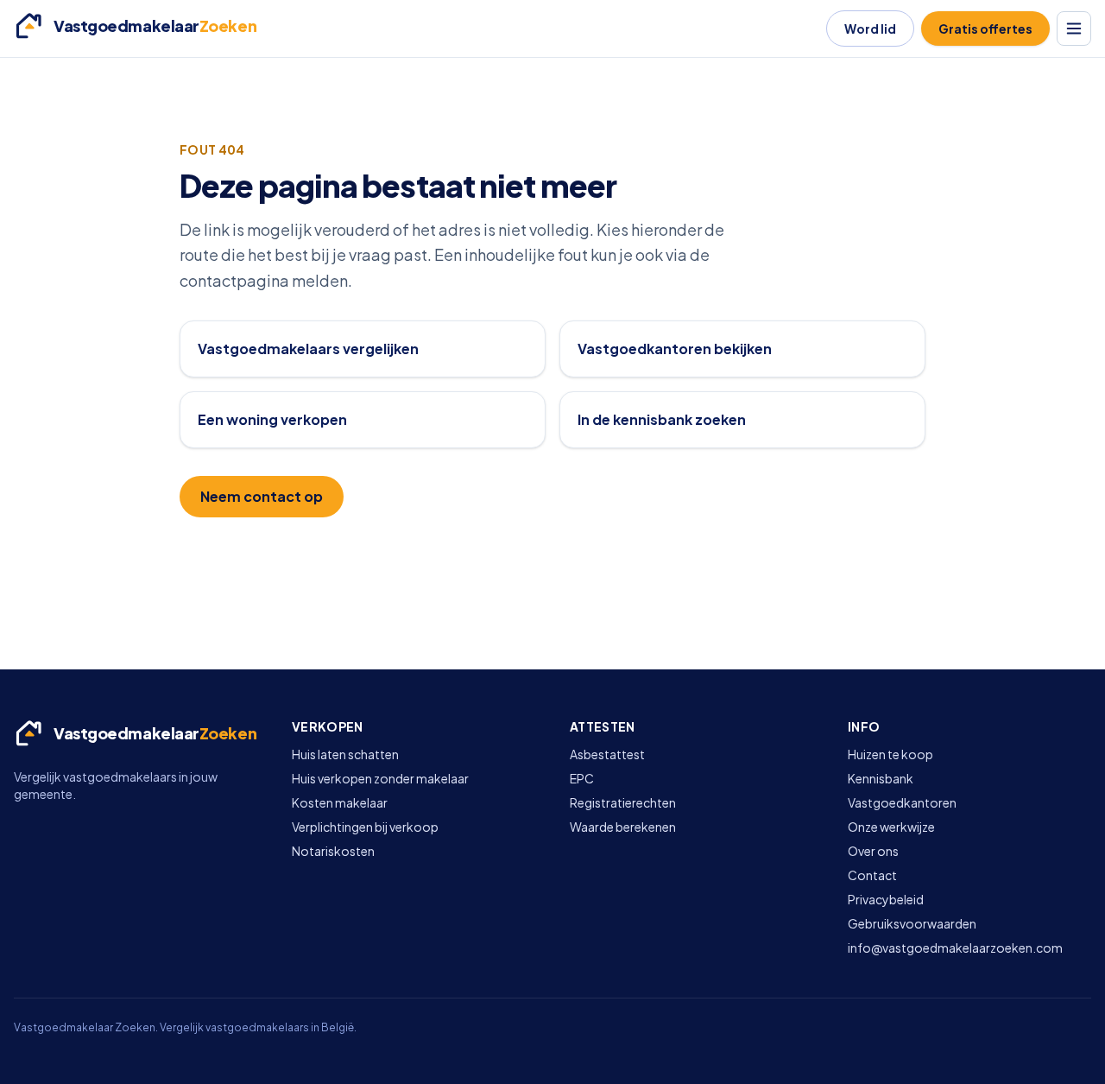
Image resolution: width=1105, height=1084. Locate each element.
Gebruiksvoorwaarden (912, 923)
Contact (872, 875)
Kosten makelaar (340, 802)
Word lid (870, 28)
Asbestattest (607, 754)
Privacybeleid (886, 899)
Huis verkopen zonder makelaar (380, 778)
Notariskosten (333, 851)
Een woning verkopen (272, 419)
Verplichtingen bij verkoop (365, 826)
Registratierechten (623, 802)
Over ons (873, 851)
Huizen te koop (890, 754)
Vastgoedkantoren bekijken (675, 348)
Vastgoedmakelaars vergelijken (308, 348)
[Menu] (1074, 28)
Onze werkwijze (891, 826)
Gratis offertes (985, 28)
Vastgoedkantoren (902, 802)
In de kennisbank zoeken (662, 419)
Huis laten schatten (345, 754)
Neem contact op (261, 496)
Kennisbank (880, 778)
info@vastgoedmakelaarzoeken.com (955, 947)
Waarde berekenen (623, 826)
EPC (582, 778)
